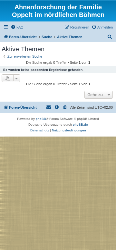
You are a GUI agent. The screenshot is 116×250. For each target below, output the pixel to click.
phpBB (41, 119)
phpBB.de (80, 124)
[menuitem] (17, 27)
